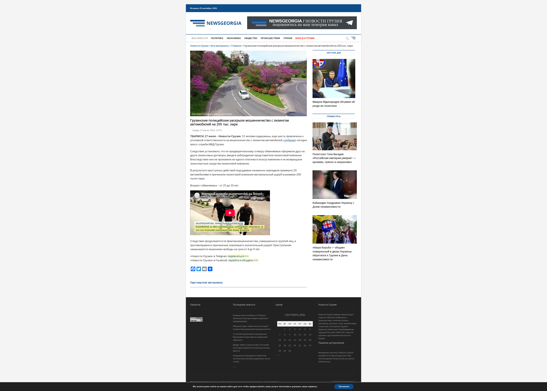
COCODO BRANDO (271, 382)
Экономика (234, 38)
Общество (251, 38)
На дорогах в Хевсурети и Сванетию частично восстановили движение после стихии (251, 358)
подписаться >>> (238, 256)
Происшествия (270, 38)
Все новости (200, 38)
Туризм (287, 38)
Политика (217, 38)
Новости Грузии (198, 381)
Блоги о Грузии (305, 38)
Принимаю (344, 386)
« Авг (278, 355)
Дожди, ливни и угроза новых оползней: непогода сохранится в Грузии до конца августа (251, 347)
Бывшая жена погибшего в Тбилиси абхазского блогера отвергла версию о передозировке (251, 318)
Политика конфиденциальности (343, 381)
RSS (234, 367)
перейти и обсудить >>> (243, 260)
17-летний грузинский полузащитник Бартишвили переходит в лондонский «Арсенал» (250, 337)
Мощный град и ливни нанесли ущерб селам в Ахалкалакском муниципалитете (252, 327)
